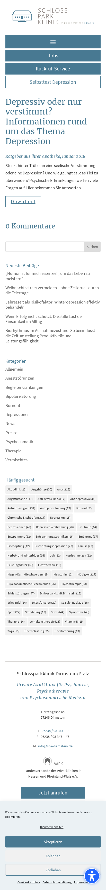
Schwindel (17, 602)
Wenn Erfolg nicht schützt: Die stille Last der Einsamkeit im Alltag (44, 318)
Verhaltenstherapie (45, 621)
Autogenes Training (55, 508)
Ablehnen (53, 855)
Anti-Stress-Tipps (51, 499)
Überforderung (67, 631)
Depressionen (17, 414)
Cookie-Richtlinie (28, 882)
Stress (57, 612)
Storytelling (35, 612)
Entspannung (19, 536)
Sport (13, 612)
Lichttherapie (49, 565)
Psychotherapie (74, 584)
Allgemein (14, 369)
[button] (53, 42)
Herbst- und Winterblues (26, 555)
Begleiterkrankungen (24, 387)
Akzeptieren (53, 841)
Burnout (12, 405)
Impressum (81, 882)
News (10, 423)
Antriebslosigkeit (21, 508)
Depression (60, 517)
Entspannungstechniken (55, 536)
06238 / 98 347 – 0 (55, 730)
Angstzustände (20, 499)
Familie (85, 546)
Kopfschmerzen (79, 555)
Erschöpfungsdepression (54, 546)
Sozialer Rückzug (75, 602)
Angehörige (41, 489)
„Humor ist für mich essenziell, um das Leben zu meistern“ (47, 275)
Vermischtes (16, 460)
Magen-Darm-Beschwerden (28, 574)
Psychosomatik (19, 441)
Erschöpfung (18, 546)
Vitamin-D (74, 621)
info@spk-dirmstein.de (55, 746)
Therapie (13, 451)
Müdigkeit (86, 574)
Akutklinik (16, 489)
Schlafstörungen (21, 593)
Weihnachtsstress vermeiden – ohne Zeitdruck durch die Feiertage (52, 290)
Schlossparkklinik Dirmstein (60, 593)
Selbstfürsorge (44, 602)
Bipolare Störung (20, 396)
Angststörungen (19, 378)
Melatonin (63, 574)
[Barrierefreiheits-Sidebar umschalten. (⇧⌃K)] (92, 876)
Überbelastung (37, 631)
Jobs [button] (53, 55)
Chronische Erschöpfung (26, 517)
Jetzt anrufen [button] (52, 792)
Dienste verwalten (52, 827)
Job (55, 555)
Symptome (79, 612)
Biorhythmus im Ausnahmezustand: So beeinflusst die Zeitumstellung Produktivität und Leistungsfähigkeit (50, 336)
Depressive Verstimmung (55, 527)
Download (23, 201)
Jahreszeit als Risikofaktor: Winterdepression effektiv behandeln (52, 304)
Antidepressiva (82, 499)
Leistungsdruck (20, 565)
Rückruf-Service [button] (53, 68)
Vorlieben (53, 869)
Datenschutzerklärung (57, 882)
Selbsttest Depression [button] (53, 82)
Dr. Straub (88, 527)
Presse (11, 432)
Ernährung (88, 536)
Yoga (13, 631)
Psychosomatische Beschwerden (31, 584)
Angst (63, 489)
